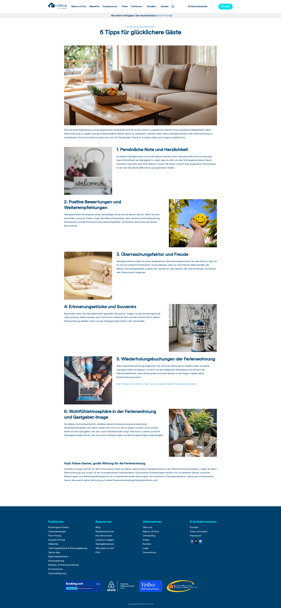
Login (145, 548)
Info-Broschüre (104, 535)
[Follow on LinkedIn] (200, 542)
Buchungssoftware (58, 527)
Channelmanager (57, 531)
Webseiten (94, 6)
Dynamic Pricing (56, 540)
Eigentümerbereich (58, 556)
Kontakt (194, 527)
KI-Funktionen (55, 569)
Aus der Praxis (132, 27)
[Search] (173, 7)
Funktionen (136, 6)
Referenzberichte (105, 531)
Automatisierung (57, 573)
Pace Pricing (54, 535)
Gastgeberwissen (147, 27)
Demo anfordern (199, 531)
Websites (53, 544)
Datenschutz (149, 552)
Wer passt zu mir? (105, 548)
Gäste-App (54, 552)
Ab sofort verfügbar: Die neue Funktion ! (141, 15)
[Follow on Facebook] (192, 542)
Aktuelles (151, 6)
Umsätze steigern (105, 540)
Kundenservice (110, 6)
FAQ (98, 552)
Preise (125, 6)
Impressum (195, 535)
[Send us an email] (196, 542)
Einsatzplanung (56, 561)
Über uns (147, 527)
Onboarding (149, 535)
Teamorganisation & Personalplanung (67, 548)
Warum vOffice (78, 6)
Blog (98, 527)
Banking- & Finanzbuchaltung (63, 565)
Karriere (164, 6)
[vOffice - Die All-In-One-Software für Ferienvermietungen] (57, 6)
